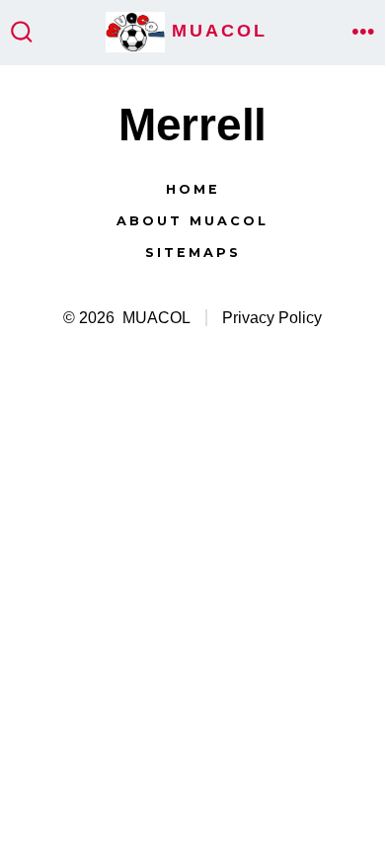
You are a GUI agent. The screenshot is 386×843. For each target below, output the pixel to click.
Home (193, 189)
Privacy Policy (272, 317)
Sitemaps (193, 252)
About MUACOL (192, 220)
